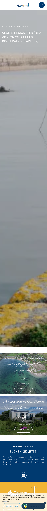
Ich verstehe (12, 506)
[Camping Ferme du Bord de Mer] (23, 5)
